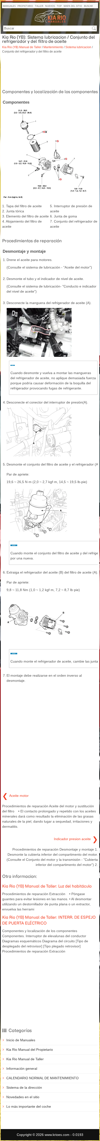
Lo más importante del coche (28, 1106)
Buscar (88, 6)
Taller (39, 6)
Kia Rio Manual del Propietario (29, 1049)
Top (59, 6)
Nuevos (50, 6)
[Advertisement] (50, 70)
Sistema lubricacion (78, 47)
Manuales (9, 6)
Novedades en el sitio (22, 1097)
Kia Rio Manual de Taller (25, 1059)
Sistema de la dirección (24, 1087)
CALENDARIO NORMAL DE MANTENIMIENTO (42, 1078)
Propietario (25, 6)
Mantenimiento (53, 47)
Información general (21, 1068)
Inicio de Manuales (20, 1040)
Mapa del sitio (73, 6)
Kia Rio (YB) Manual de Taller (21, 47)
